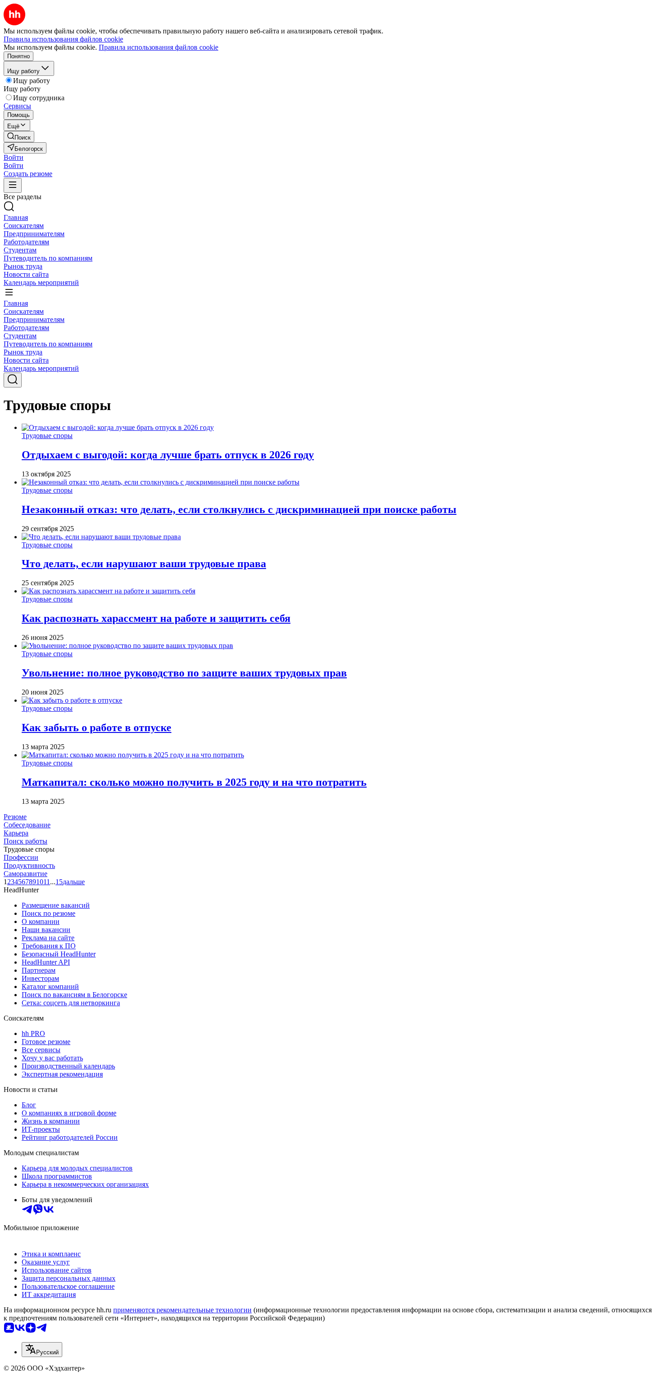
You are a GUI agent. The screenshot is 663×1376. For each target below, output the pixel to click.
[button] (13, 157)
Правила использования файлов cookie (158, 47)
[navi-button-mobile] (13, 185)
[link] (19, 136)
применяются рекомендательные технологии (182, 1310)
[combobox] (42, 1349)
